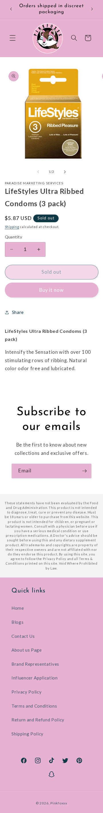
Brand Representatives (35, 664)
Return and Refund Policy (37, 719)
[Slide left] (38, 171)
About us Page (26, 649)
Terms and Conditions (34, 705)
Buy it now (51, 290)
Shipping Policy (27, 733)
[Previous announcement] (11, 9)
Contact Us (23, 636)
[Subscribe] (84, 471)
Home (17, 608)
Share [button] (18, 312)
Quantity (13, 236)
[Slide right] (64, 171)
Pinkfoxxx (58, 803)
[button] (12, 38)
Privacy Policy (26, 691)
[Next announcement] (92, 9)
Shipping (12, 227)
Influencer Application (34, 677)
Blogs (17, 622)
